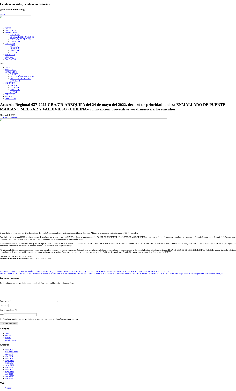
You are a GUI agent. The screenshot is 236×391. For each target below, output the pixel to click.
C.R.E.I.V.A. (15, 35)
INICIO (8, 28)
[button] (118, 63)
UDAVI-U (14, 46)
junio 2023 (9, 369)
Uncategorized (10, 340)
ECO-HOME (15, 41)
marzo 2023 (9, 376)
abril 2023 (9, 374)
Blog (7, 333)
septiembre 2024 (11, 352)
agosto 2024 (9, 354)
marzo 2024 (9, 363)
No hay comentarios (9, 117)
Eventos (8, 335)
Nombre (4, 305)
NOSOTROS (10, 30)
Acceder (8, 388)
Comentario (5, 301)
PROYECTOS (11, 32)
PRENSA (9, 57)
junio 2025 (9, 349)
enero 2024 (9, 365)
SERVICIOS (10, 55)
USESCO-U (15, 48)
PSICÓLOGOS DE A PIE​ (20, 39)
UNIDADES (10, 44)
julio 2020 (9, 378)
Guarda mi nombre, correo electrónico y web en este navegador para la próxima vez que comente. (41, 319)
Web (2, 314)
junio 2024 (9, 358)
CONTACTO (10, 59)
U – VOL (13, 52)
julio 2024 (9, 356)
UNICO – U (15, 50)
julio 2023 (9, 367)
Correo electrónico (8, 310)
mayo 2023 (9, 372)
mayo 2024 (9, 361)
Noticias (8, 338)
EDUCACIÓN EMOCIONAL (22, 37)
